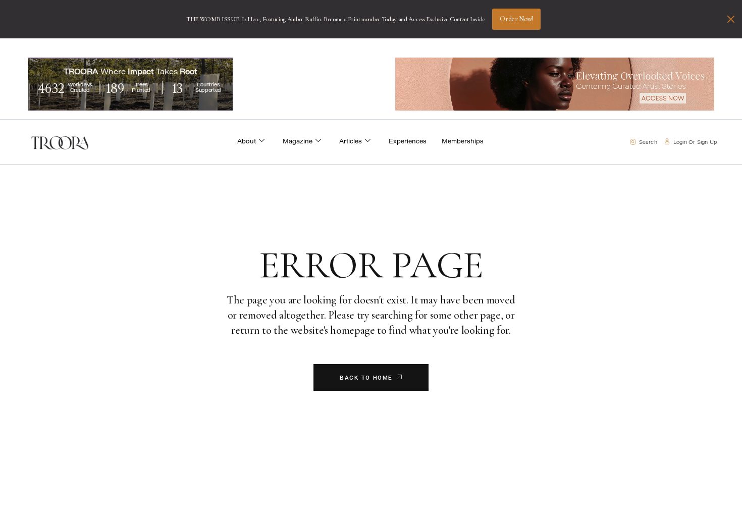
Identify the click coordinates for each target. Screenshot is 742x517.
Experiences (408, 142)
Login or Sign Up (695, 142)
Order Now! (516, 19)
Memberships (463, 142)
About (246, 142)
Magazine (297, 142)
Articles (350, 142)
